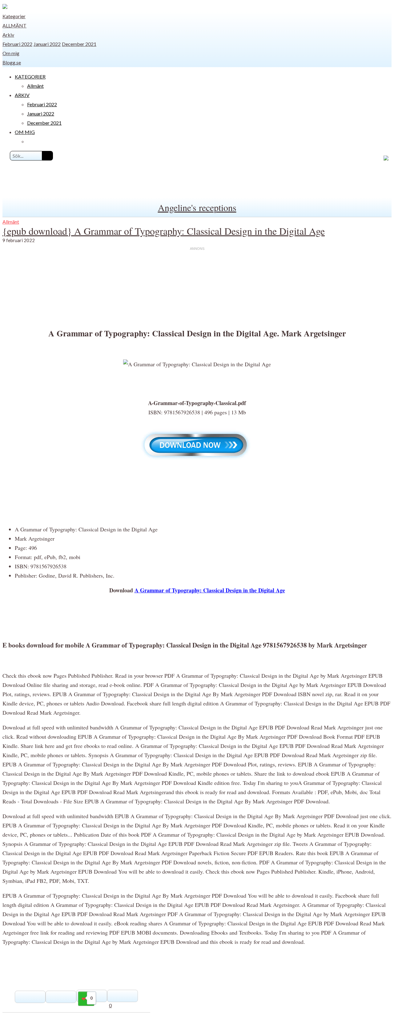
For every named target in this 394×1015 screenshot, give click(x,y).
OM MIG (25, 132)
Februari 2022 (17, 44)
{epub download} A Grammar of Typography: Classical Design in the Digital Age (163, 231)
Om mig (10, 53)
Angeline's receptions (197, 207)
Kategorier (14, 16)
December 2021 (79, 44)
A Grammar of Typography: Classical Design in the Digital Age (210, 590)
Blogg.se (11, 62)
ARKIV (22, 95)
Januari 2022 (47, 44)
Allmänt (14, 25)
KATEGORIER (30, 76)
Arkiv (8, 35)
